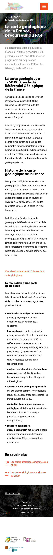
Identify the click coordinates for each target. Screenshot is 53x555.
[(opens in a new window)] (12, 538)
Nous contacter (12, 493)
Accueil (8, 17)
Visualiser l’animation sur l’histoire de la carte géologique (25, 273)
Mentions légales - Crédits (26, 505)
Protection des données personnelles (27, 509)
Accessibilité (26, 502)
